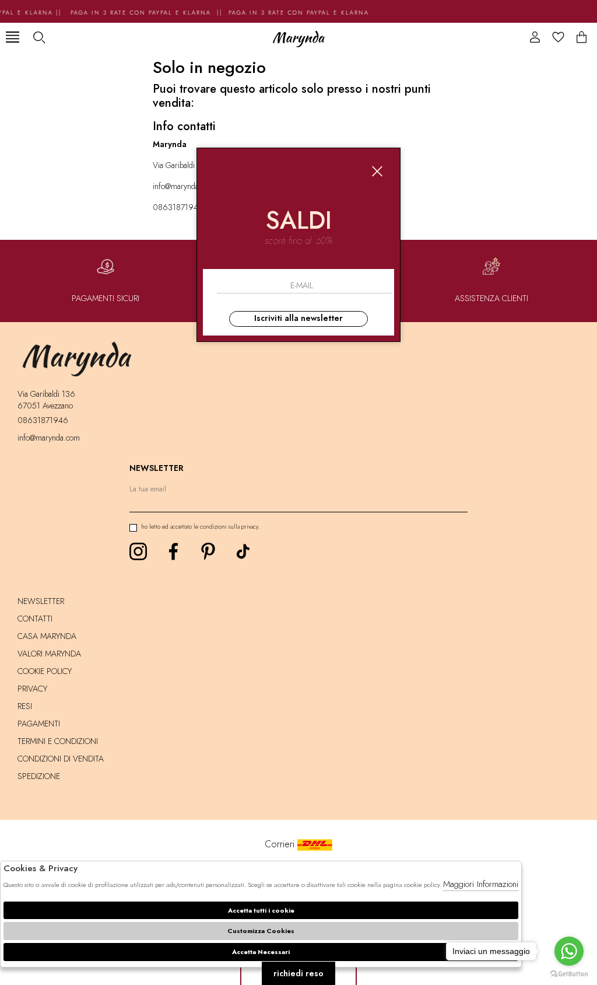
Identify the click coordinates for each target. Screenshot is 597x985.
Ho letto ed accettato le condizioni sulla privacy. (200, 526)
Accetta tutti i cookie (261, 910)
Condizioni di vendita (60, 758)
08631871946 (178, 207)
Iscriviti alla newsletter (298, 318)
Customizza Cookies (260, 930)
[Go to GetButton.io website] (569, 973)
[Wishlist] (558, 37)
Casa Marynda (46, 636)
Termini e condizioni (57, 741)
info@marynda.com (184, 186)
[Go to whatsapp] (569, 951)
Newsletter (40, 601)
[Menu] (12, 37)
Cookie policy (44, 671)
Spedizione (38, 776)
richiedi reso (298, 973)
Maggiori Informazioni (480, 884)
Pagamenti (38, 723)
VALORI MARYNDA (49, 653)
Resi (24, 706)
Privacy (32, 688)
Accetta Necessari (261, 951)
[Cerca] (38, 37)
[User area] (535, 37)
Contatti (34, 618)
